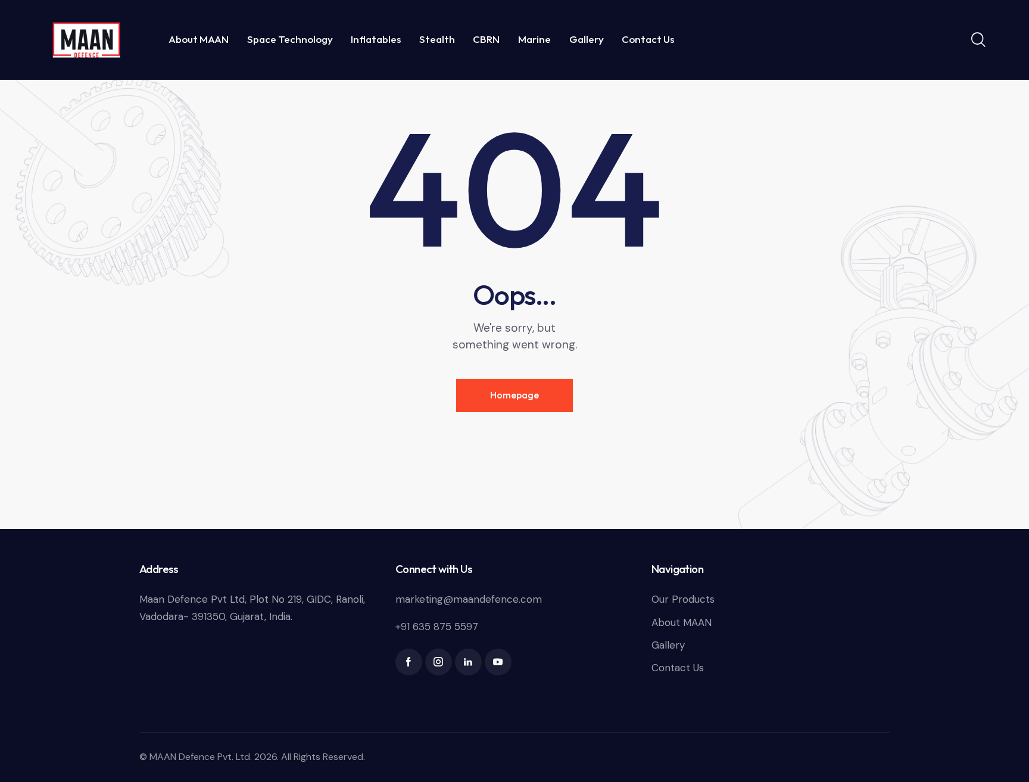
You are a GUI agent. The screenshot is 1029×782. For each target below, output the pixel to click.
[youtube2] (498, 662)
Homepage (514, 395)
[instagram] (438, 662)
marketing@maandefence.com (468, 599)
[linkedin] (468, 662)
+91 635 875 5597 (436, 626)
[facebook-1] (408, 662)
